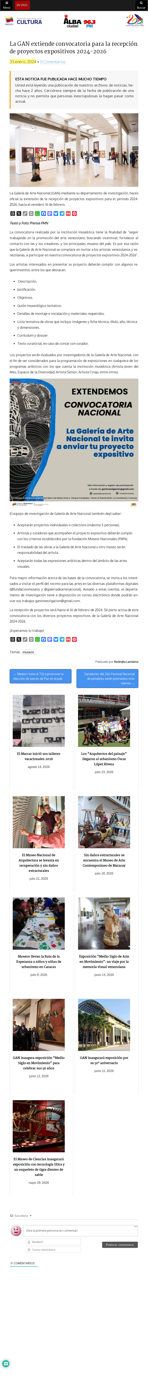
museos (28, 652)
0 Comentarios (53, 61)
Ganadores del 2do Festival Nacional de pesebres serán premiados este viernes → (109, 678)
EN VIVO (22, 5)
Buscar (141, 7)
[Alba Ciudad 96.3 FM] (74, 21)
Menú (6, 7)
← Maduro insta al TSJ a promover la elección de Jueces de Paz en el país (38, 676)
